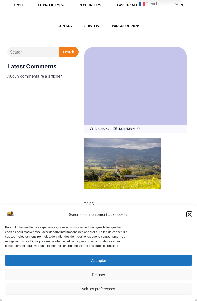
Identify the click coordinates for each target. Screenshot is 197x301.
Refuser (98, 274)
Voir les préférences (98, 289)
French (152, 4)
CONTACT (66, 26)
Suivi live (93, 26)
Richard (102, 128)
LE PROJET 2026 (51, 5)
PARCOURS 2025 (125, 26)
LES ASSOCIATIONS (128, 5)
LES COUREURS (88, 5)
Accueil (20, 5)
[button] (189, 214)
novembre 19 (129, 128)
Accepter (98, 260)
